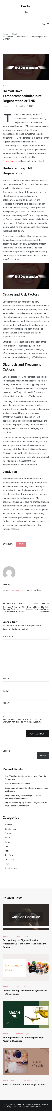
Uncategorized (11, 868)
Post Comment (38, 734)
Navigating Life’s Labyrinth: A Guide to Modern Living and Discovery (26, 789)
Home (7, 842)
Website (7, 703)
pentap (5, 106)
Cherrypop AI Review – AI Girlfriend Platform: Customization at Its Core (14, 607)
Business (8, 825)
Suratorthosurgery (11, 161)
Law (6, 846)
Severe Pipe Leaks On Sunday (17, 784)
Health (6, 86)
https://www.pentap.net (17, 590)
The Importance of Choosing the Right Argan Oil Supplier (24, 1039)
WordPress (36, 1106)
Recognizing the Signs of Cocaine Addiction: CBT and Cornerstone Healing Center (25, 943)
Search (6, 751)
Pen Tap (26, 6)
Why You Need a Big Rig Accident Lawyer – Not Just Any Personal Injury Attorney (26, 804)
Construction (10, 829)
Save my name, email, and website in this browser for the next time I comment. (22, 720)
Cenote (6, 1106)
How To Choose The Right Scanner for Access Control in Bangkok (37, 607)
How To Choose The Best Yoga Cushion (24, 1085)
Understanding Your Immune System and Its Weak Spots (25, 992)
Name (6, 679)
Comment (8, 637)
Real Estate (10, 855)
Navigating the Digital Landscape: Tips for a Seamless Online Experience (23, 796)
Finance (8, 833)
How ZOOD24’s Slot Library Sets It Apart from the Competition (25, 777)
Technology (10, 859)
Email (6, 691)
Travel (7, 864)
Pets (7, 851)
